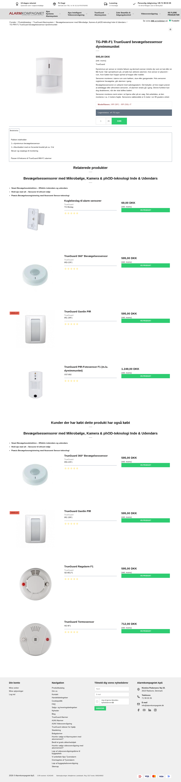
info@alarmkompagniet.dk (153, 705)
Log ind (12, 694)
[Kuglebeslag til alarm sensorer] (35, 225)
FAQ (54, 704)
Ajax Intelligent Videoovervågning (76, 14)
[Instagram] (155, 711)
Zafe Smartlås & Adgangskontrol (123, 14)
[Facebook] (138, 711)
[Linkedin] (149, 711)
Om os (54, 691)
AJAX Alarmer (57, 720)
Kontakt (55, 694)
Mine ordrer (14, 688)
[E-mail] (111, 694)
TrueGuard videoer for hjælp (64, 727)
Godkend (100, 708)
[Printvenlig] (170, 29)
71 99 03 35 (147, 698)
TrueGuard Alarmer (60, 717)
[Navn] (111, 689)
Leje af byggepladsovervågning (65, 763)
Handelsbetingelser (60, 697)
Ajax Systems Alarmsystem (52, 13)
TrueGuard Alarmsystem (100, 14)
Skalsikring (56, 730)
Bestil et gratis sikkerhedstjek (64, 742)
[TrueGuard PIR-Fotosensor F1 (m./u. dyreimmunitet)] (35, 391)
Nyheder (55, 711)
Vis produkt (145, 210)
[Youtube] (144, 711)
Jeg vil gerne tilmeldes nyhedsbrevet (109, 701)
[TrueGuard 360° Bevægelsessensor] (35, 280)
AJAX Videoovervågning (62, 724)
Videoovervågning (149, 14)
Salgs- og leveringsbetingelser (64, 707)
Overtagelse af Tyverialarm (63, 760)
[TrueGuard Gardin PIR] (35, 336)
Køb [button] (119, 121)
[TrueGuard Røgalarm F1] (35, 591)
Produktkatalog (58, 688)
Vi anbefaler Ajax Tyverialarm (64, 757)
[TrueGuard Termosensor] (35, 646)
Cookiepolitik (57, 701)
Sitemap (55, 766)
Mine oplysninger (16, 691)
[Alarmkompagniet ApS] (26, 14)
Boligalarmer (57, 733)
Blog (54, 714)
